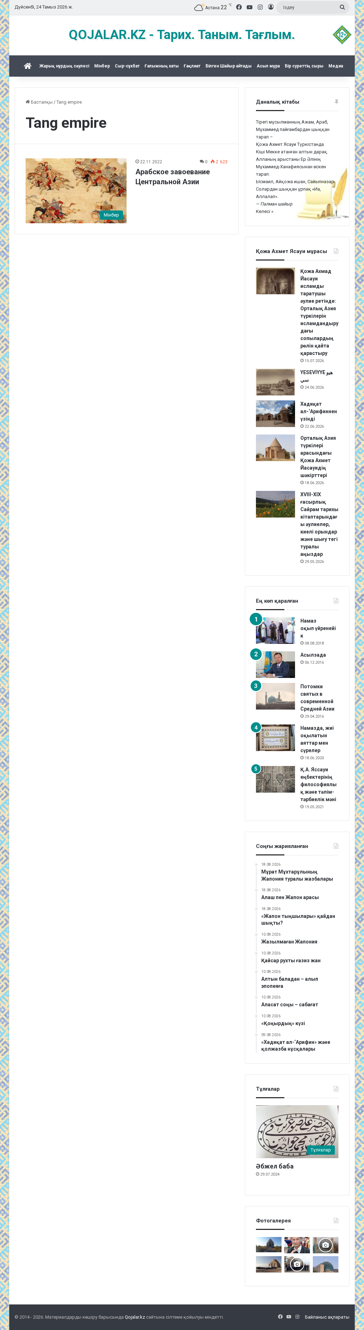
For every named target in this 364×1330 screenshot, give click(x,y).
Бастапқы (41, 102)
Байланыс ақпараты (327, 1317)
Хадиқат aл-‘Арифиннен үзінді (318, 411)
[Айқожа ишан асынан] (269, 1264)
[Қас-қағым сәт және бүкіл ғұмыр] (297, 1245)
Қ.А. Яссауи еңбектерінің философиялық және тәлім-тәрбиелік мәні (318, 784)
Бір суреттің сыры (304, 66)
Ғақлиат (192, 66)
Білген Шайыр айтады (228, 66)
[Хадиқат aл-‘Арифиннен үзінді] (275, 413)
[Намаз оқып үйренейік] (275, 630)
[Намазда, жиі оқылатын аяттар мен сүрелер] (275, 737)
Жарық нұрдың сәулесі (64, 66)
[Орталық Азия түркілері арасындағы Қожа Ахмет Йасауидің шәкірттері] (275, 447)
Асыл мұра (268, 66)
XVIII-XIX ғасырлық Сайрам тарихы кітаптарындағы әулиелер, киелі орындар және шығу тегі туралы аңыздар (319, 524)
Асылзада (313, 655)
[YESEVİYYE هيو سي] (275, 382)
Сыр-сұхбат (127, 66)
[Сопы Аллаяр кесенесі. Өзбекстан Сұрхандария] (325, 1264)
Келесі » (264, 211)
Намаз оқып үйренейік (318, 628)
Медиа (335, 66)
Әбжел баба (275, 1166)
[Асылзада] (275, 664)
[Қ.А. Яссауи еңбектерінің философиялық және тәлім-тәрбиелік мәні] (275, 779)
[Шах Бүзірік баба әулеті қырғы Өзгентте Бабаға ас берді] (297, 1264)
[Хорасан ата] (325, 1245)
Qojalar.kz (135, 1317)
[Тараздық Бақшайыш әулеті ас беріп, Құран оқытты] (269, 1245)
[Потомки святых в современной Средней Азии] (275, 696)
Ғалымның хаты (162, 66)
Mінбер (102, 66)
